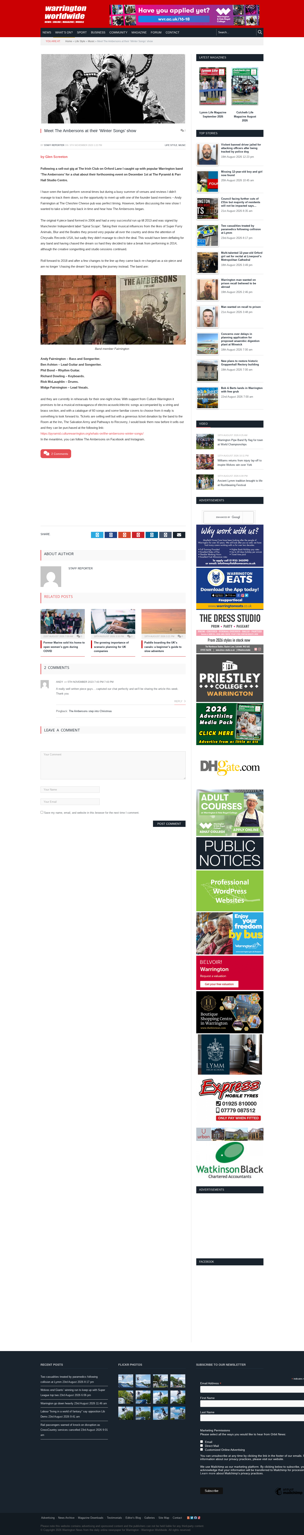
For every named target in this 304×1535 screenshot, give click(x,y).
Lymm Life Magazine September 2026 (213, 114)
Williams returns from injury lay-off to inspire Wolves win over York (240, 462)
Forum (156, 32)
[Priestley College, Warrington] (229, 701)
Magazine (139, 32)
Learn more (207, 1473)
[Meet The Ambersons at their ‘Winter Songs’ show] (113, 89)
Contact (177, 1517)
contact (173, 32)
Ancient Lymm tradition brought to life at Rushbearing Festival (240, 483)
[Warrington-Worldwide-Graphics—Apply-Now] (184, 24)
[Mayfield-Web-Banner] (229, 565)
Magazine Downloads (90, 1517)
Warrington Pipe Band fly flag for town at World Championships (240, 442)
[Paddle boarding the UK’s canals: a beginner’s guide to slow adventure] (163, 623)
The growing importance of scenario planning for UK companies (111, 647)
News (47, 32)
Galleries (149, 1517)
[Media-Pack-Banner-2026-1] (229, 744)
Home (68, 41)
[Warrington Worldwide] (68, 14)
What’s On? (64, 32)
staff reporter (54, 145)
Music (91, 41)
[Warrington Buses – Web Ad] (229, 953)
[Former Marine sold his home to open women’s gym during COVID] (63, 623)
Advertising (48, 1517)
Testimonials (114, 1517)
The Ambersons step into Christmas (90, 711)
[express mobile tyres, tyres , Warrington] (229, 1125)
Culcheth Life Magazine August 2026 (245, 116)
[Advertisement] (113, 491)
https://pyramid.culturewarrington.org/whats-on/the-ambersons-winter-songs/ (92, 433)
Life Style (80, 41)
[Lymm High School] (230, 1073)
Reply (178, 701)
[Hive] (229, 1032)
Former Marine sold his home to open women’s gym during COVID (64, 647)
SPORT (82, 32)
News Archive (66, 1517)
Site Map (163, 1517)
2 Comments (59, 453)
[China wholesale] (229, 787)
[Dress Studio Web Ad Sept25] (229, 652)
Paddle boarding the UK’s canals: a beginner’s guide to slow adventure (163, 647)
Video (203, 423)
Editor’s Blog (133, 1517)
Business (98, 32)
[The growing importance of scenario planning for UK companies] (113, 623)
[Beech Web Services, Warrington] (229, 910)
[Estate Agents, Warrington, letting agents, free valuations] (229, 989)
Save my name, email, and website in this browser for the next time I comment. (91, 812)
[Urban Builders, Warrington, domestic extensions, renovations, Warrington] (229, 1139)
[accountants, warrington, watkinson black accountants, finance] (229, 1177)
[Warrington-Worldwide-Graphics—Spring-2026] (229, 835)
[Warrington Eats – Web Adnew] (229, 608)
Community (118, 32)
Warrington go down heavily (57, 1403)
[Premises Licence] (229, 868)
